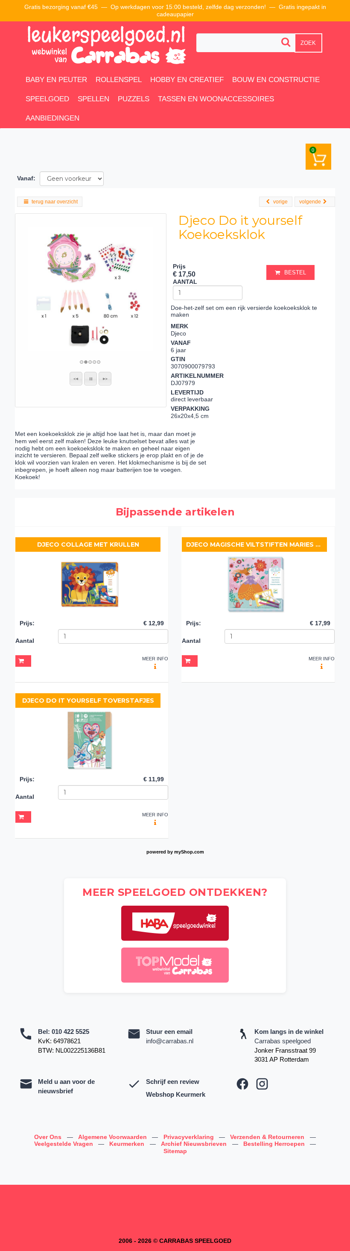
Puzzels (133, 99)
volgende (310, 202)
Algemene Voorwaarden (113, 1136)
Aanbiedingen (52, 118)
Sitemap (175, 1151)
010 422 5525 (70, 1031)
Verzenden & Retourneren (268, 1136)
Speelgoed (47, 99)
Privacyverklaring (189, 1136)
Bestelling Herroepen (274, 1143)
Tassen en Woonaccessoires (216, 99)
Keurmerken (127, 1143)
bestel (295, 272)
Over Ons (48, 1136)
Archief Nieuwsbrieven (194, 1143)
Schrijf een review (172, 1081)
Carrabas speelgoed (282, 1041)
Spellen (93, 99)
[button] (76, 379)
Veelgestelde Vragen (64, 1143)
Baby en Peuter (56, 80)
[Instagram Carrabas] (262, 1084)
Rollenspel (119, 80)
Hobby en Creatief (187, 80)
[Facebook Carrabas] (242, 1084)
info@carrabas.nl (169, 1041)
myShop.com (189, 851)
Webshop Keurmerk (175, 1094)
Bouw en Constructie (276, 80)
